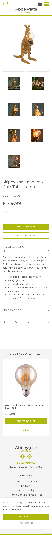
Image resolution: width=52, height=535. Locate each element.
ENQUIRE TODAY (26, 235)
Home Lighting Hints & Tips (26, 494)
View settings (26, 523)
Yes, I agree (26, 517)
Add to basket (26, 226)
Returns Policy (25, 490)
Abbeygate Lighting (26, 10)
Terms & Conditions (25, 481)
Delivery (26, 486)
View (26, 430)
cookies (14, 502)
